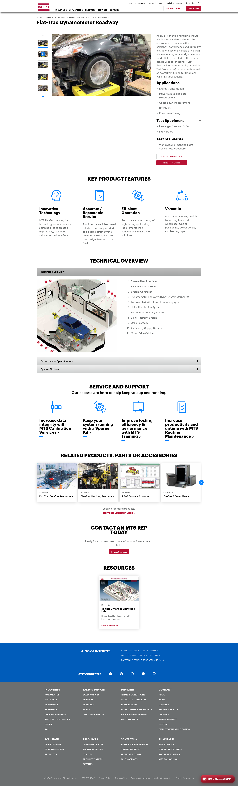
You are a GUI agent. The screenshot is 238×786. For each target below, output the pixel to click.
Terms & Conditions (133, 694)
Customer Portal (93, 714)
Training (88, 704)
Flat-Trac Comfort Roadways (55, 496)
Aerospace (51, 704)
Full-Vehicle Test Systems (77, 17)
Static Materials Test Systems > (139, 650)
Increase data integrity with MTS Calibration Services (55, 426)
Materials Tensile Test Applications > (143, 660)
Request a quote (119, 552)
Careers (164, 704)
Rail (47, 729)
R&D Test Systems (169, 754)
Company (114, 10)
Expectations (129, 704)
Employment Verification (174, 729)
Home (39, 17)
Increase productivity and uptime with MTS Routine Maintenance (181, 428)
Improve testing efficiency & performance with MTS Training (137, 428)
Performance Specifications (57, 361)
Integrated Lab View (52, 271)
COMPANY (165, 689)
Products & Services (133, 699)
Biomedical (52, 709)
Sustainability (168, 719)
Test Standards (54, 749)
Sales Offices (91, 694)
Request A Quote (171, 162)
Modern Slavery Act (162, 778)
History (163, 724)
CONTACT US (129, 739)
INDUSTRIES (52, 689)
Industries (61, 10)
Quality (87, 754)
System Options (50, 369)
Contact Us (193, 8)
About (163, 694)
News (162, 699)
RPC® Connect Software (135, 496)
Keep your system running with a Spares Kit (98, 426)
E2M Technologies (170, 749)
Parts (86, 709)
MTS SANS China (168, 759)
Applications (76, 10)
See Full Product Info (171, 156)
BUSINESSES (167, 739)
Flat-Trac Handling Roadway (96, 496)
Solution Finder (173, 8)
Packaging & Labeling (134, 714)
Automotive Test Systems (54, 17)
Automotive (52, 694)
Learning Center (93, 744)
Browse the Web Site (109, 625)
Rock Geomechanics (57, 719)
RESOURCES (90, 739)
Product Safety (92, 759)
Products (90, 10)
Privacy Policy (105, 778)
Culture (164, 714)
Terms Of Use (121, 778)
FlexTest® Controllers (175, 496)
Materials (51, 699)
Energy (49, 724)
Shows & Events (168, 709)
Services (102, 10)
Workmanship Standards (136, 709)
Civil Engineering (55, 714)
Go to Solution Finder (118, 513)
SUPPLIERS (127, 689)
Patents (87, 764)
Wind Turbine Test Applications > (140, 655)
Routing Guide (130, 719)
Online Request (130, 749)
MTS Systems (166, 744)
